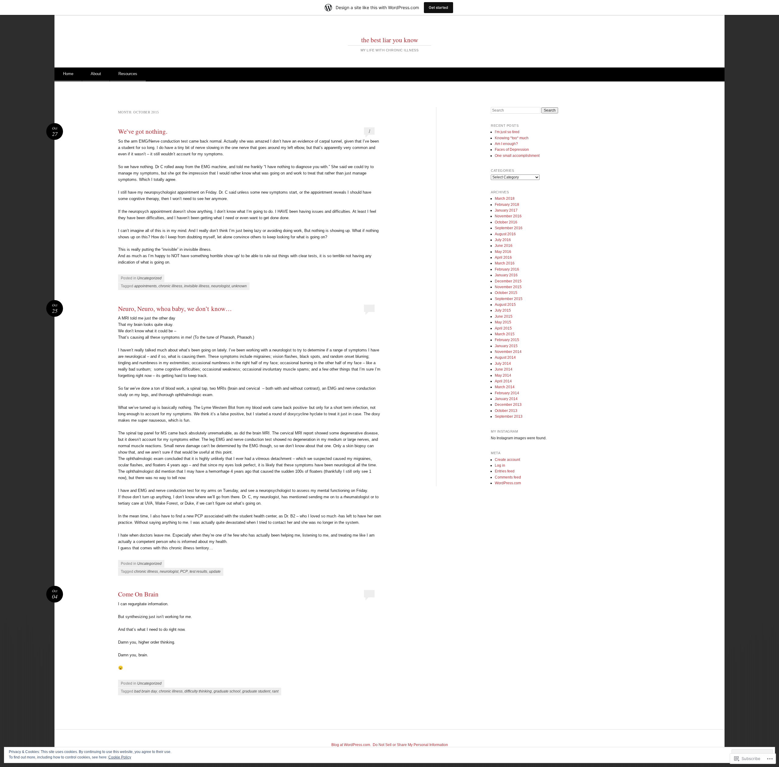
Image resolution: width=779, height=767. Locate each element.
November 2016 (508, 216)
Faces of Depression (512, 149)
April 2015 (503, 328)
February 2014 (507, 393)
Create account (507, 460)
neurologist (220, 286)
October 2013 (506, 411)
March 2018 (505, 198)
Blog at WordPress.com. (351, 745)
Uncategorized (149, 278)
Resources (127, 73)
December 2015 (508, 281)
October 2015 (506, 293)
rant (275, 691)
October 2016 (506, 222)
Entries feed (505, 471)
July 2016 (503, 240)
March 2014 (505, 387)
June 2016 (503, 246)
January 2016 (506, 275)
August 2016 (505, 234)
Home (68, 73)
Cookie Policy (119, 757)
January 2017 (506, 210)
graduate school (227, 691)
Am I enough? (506, 144)
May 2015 (503, 322)
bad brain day (145, 691)
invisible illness (196, 286)
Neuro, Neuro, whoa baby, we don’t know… (175, 308)
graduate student (256, 691)
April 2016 (503, 257)
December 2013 (508, 405)
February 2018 (507, 204)
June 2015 (503, 316)
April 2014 (503, 381)
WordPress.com (508, 483)
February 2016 (507, 269)
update (215, 571)
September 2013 (508, 416)
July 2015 (503, 310)
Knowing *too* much (512, 138)
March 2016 (505, 263)
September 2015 (508, 299)
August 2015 (505, 304)
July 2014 (503, 363)
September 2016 (508, 228)
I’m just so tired (507, 132)
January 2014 (506, 399)
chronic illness (170, 286)
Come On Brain (138, 594)
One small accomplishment (517, 156)
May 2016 (503, 252)
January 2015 (506, 346)
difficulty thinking (198, 691)
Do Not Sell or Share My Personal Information (410, 745)
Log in (500, 465)
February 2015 (507, 340)
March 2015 (505, 334)
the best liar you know (389, 40)
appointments (145, 286)
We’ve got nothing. (142, 131)
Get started (438, 7)
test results (198, 571)
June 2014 (503, 369)
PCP (184, 571)
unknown (239, 286)
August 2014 (505, 357)
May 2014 (503, 375)
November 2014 (508, 352)
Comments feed (508, 477)
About (96, 73)
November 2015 (508, 287)
